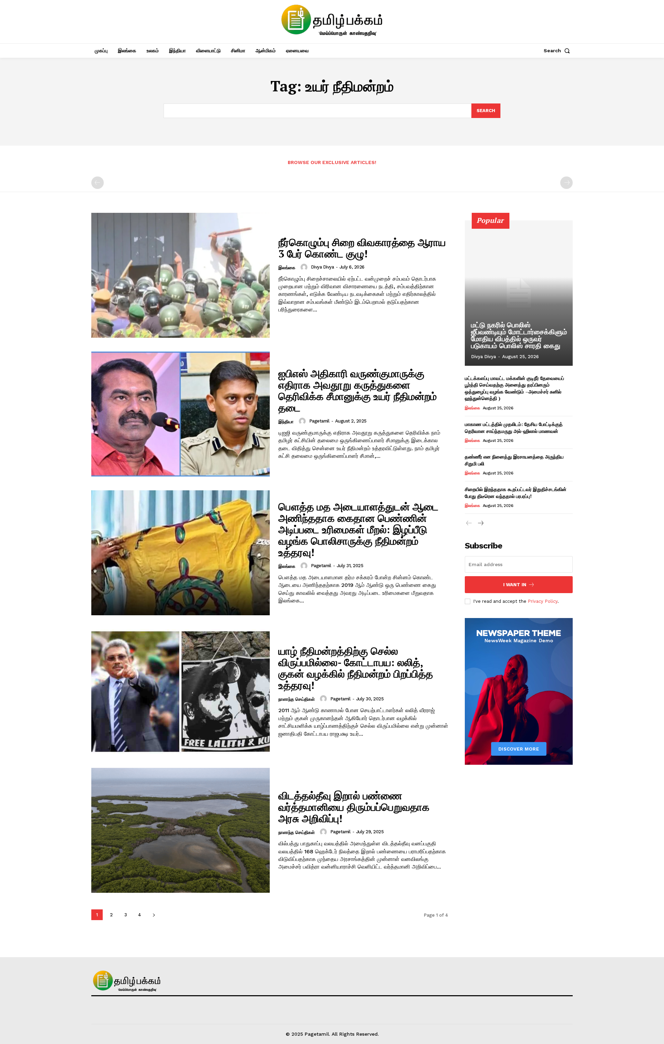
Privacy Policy (542, 601)
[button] (558, 50)
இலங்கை (286, 267)
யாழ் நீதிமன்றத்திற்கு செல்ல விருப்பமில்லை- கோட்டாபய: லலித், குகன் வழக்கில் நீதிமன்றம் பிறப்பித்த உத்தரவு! (355, 668)
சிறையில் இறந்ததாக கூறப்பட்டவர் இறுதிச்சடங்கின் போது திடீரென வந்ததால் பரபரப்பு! (515, 492)
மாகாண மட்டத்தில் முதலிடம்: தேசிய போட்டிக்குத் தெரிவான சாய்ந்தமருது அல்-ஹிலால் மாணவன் (514, 427)
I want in (514, 584)
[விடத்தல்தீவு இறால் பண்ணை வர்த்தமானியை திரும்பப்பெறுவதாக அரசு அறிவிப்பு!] (180, 830)
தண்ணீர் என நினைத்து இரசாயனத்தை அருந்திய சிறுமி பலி (514, 460)
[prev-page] (97, 182)
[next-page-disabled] (566, 182)
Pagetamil (319, 421)
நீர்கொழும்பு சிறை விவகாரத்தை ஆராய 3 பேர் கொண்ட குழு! (362, 248)
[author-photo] (305, 267)
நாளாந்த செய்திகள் (296, 699)
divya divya (322, 267)
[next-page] (153, 914)
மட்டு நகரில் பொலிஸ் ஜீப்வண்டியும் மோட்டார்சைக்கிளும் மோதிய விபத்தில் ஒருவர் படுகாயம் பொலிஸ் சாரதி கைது (519, 335)
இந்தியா (286, 421)
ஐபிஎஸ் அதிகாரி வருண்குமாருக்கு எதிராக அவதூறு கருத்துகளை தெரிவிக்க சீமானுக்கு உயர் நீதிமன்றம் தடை (357, 390)
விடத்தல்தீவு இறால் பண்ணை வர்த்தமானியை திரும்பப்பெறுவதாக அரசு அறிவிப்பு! (354, 807)
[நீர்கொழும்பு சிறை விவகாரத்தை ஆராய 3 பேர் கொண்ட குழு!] (180, 275)
